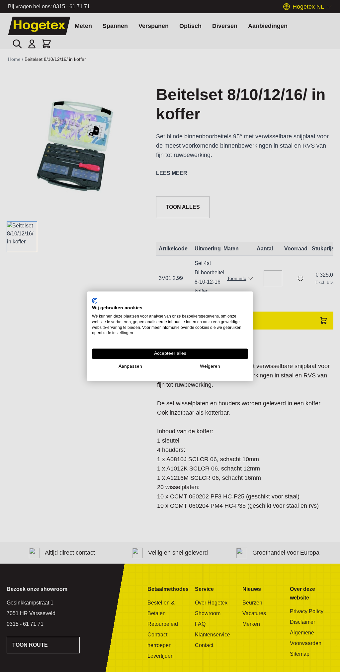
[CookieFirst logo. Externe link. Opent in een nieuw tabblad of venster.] (94, 301)
